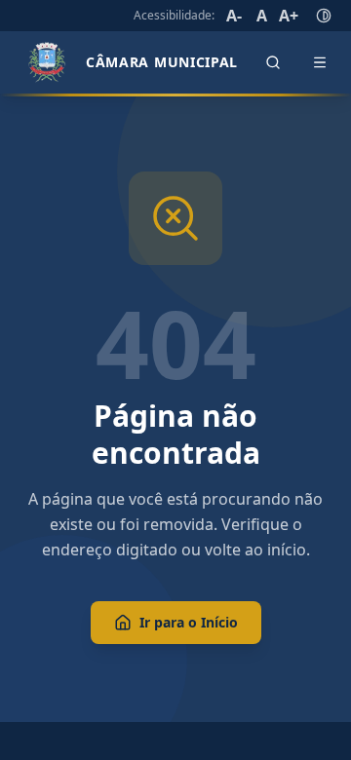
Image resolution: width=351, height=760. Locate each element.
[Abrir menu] (319, 62)
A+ (288, 15)
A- (234, 15)
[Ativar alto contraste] (323, 15)
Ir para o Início (188, 622)
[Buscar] (273, 62)
